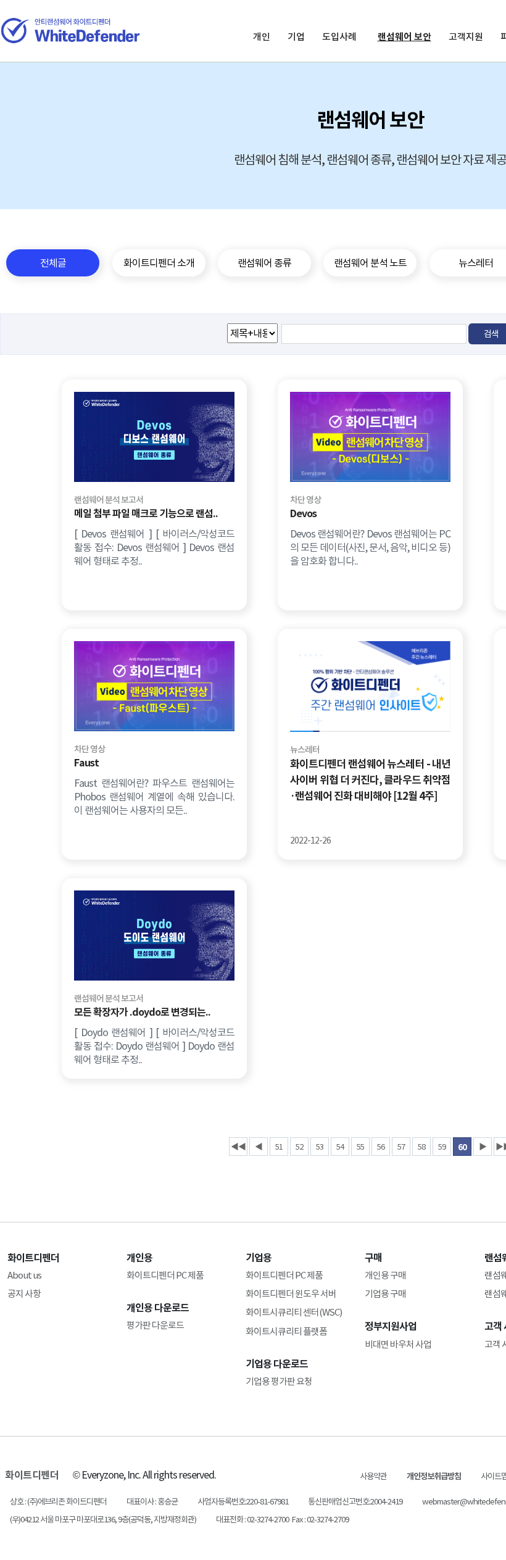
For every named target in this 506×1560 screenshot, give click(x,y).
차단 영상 (305, 499)
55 (360, 1147)
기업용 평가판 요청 (279, 1381)
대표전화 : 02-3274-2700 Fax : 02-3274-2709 (282, 1519)
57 (401, 1147)
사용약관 (373, 1476)
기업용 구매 (385, 1294)
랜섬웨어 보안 (404, 37)
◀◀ (238, 1147)
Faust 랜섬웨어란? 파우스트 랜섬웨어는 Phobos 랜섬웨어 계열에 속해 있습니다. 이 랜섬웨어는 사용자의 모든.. (154, 796)
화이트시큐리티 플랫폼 (286, 1331)
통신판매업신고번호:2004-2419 (355, 1501)
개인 (261, 37)
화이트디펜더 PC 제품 (165, 1275)
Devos (303, 513)
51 (279, 1147)
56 (380, 1147)
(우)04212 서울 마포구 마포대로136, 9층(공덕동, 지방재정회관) (103, 1519)
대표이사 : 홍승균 (152, 1501)
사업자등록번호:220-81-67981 (242, 1501)
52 (299, 1147)
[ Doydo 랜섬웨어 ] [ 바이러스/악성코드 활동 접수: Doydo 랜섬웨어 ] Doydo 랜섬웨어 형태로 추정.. (154, 1046)
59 (442, 1147)
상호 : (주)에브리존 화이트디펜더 (58, 1501)
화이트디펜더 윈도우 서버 (291, 1294)
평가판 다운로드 (155, 1325)
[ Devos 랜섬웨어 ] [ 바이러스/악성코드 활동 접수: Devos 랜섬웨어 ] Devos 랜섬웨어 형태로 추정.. (154, 547)
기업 (296, 37)
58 (421, 1147)
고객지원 (466, 37)
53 (319, 1147)
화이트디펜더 (32, 1475)
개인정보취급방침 (434, 1476)
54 (340, 1147)
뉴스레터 (305, 749)
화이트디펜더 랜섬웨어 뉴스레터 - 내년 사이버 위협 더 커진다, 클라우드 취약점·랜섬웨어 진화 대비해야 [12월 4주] (370, 780)
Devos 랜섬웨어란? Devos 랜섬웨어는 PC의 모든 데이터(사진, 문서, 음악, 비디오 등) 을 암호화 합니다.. (370, 547)
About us (24, 1275)
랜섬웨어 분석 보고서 (108, 499)
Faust (86, 763)
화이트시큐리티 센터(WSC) (294, 1312)
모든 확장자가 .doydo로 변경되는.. (142, 1012)
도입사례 (339, 37)
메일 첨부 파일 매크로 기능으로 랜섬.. (146, 513)
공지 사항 (24, 1294)
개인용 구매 (385, 1275)
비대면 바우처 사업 (398, 1344)
